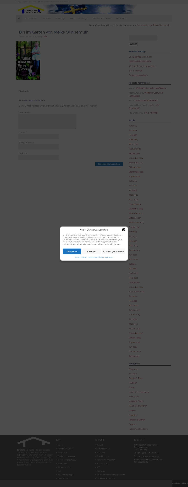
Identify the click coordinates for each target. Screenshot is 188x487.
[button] (124, 230)
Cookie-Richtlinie (81, 257)
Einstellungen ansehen (113, 251)
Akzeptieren (72, 251)
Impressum (109, 257)
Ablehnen (91, 251)
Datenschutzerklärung (96, 257)
